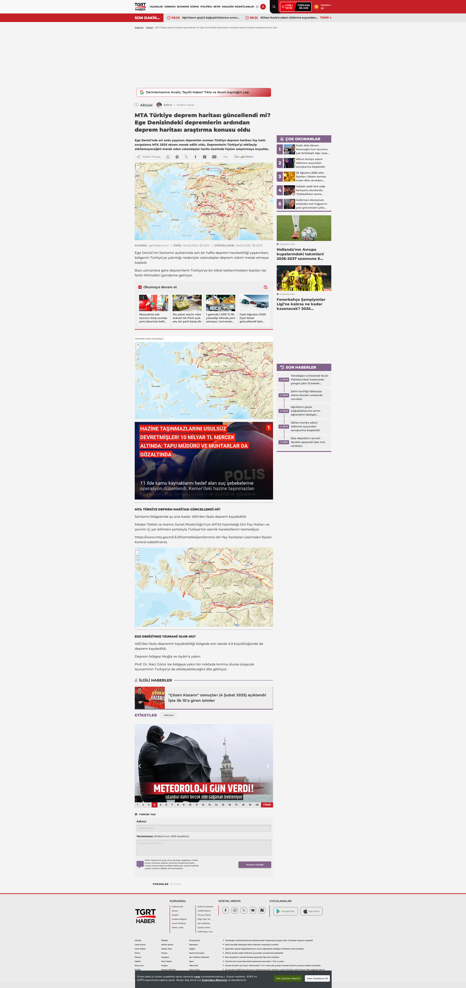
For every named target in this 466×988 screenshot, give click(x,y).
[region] (233, 979)
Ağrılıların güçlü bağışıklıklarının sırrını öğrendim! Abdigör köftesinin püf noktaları (306, 411)
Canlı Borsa (140, 944)
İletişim (175, 915)
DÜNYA (194, 6)
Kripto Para (166, 949)
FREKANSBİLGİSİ (304, 6)
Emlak (138, 970)
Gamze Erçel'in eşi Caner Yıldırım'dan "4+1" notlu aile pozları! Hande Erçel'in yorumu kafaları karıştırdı (273, 965)
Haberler (139, 27)
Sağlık (192, 949)
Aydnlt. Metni (204, 927)
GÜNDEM (169, 6)
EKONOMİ (183, 6)
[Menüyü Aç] (257, 7)
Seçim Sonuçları (196, 953)
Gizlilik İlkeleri (204, 911)
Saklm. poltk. (178, 927)
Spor (191, 961)
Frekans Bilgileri (179, 919)
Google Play (288, 911)
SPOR (217, 6)
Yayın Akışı (194, 970)
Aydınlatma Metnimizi (214, 980)
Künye (175, 911)
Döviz (137, 953)
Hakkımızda (177, 906)
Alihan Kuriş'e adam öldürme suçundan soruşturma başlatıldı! (211, 17)
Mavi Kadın (166, 961)
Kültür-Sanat (167, 944)
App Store (313, 911)
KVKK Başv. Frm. (205, 932)
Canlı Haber (140, 949)
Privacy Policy (204, 915)
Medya (164, 965)
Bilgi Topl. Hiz (204, 919)
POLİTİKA (206, 6)
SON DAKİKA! (148, 18)
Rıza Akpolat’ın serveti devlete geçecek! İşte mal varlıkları (289, 17)
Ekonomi (139, 965)
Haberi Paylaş (151, 156)
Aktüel (149, 27)
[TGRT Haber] (140, 7)
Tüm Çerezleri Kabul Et (288, 978)
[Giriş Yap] (263, 7)
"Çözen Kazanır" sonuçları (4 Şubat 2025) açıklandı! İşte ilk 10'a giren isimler (217, 698)
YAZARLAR (156, 6)
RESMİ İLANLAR (244, 6)
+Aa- (225, 156)
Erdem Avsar (185, 105)
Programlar (194, 940)
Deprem (142, 656)
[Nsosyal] (204, 157)
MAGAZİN (228, 6)
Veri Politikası (204, 923)
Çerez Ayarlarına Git (317, 978)
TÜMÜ (324, 17)
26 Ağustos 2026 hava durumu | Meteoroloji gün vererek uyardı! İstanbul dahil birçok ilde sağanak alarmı (275, 970)
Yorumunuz (163, 836)
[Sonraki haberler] (265, 287)
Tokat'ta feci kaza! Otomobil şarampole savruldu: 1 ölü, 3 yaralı (254, 961)
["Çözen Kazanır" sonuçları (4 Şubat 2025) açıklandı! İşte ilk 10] (150, 698)
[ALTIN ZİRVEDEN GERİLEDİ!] (204, 763)
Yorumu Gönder (255, 864)
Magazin (165, 957)
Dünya (138, 957)
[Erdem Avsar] (159, 105)
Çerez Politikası (179, 923)
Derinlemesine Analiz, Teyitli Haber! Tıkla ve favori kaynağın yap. (198, 92)
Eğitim (138, 961)
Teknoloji (193, 965)
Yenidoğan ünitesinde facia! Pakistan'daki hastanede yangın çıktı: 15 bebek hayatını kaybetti (309, 379)
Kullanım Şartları (205, 906)
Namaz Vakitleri (168, 970)
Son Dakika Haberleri (199, 957)
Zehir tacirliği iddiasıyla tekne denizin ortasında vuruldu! (307, 395)
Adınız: (141, 821)
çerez (197, 976)
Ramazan (193, 944)
